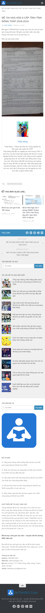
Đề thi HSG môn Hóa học (15, 184)
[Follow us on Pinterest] (34, 232)
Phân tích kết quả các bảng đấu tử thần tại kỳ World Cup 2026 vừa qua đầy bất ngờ (27, 293)
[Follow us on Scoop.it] (38, 232)
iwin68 (26, 574)
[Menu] (42, 3)
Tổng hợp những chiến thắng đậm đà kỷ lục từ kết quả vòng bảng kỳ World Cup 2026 (27, 282)
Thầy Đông (8, 25)
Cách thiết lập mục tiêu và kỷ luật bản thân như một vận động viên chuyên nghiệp (26, 386)
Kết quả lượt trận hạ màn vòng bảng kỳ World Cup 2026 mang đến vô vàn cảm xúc (27, 317)
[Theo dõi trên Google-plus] (30, 232)
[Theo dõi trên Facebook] (27, 232)
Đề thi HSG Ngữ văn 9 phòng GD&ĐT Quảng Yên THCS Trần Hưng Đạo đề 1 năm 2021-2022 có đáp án (30, 212)
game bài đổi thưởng (14, 574)
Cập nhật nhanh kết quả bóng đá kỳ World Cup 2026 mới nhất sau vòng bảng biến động (28, 305)
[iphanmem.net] (41, 232)
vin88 (4, 574)
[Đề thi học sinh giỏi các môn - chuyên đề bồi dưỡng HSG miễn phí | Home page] (15, 3)
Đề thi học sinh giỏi (10, 8)
